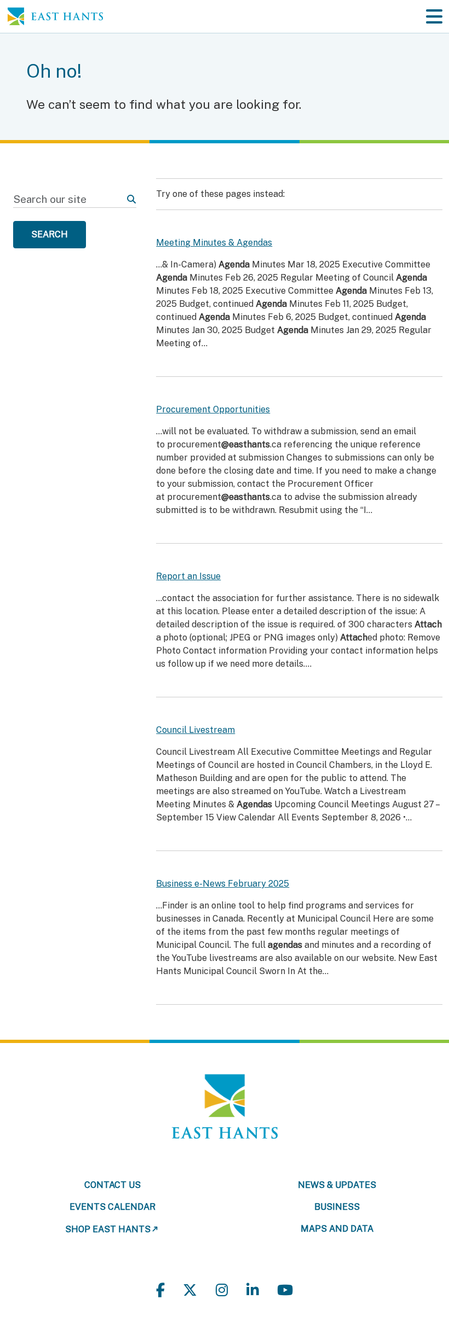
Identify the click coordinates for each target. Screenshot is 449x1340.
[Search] (131, 199)
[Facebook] (160, 1290)
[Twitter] (190, 1290)
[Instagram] (222, 1290)
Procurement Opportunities (213, 409)
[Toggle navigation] (434, 16)
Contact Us (112, 1185)
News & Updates (337, 1185)
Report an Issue (188, 576)
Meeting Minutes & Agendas (214, 242)
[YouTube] (285, 1290)
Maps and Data (337, 1229)
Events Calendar (113, 1207)
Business (337, 1207)
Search (49, 234)
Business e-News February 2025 (222, 883)
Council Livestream (195, 730)
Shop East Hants (108, 1229)
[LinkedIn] (252, 1290)
